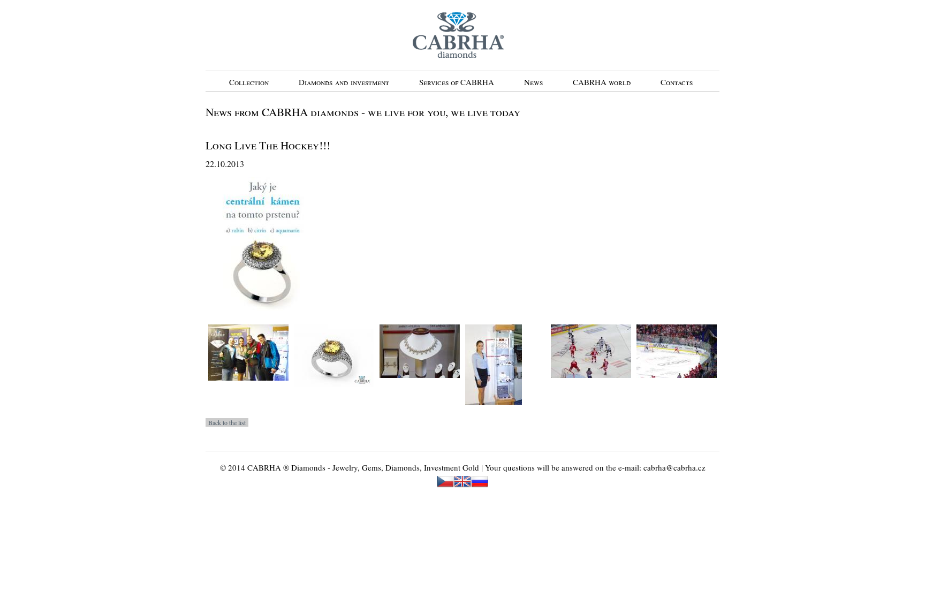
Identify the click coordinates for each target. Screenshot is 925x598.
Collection (249, 82)
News (533, 82)
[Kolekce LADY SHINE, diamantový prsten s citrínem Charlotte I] (334, 394)
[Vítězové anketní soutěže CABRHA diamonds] (248, 388)
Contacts (677, 82)
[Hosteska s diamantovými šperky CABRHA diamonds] (493, 412)
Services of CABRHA (456, 82)
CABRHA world (602, 82)
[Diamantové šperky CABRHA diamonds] (420, 385)
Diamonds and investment (344, 82)
